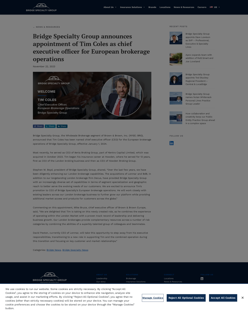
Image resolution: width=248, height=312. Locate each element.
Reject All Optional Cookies (186, 297)
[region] (124, 297)
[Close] (242, 297)
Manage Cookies (152, 297)
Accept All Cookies (223, 297)
